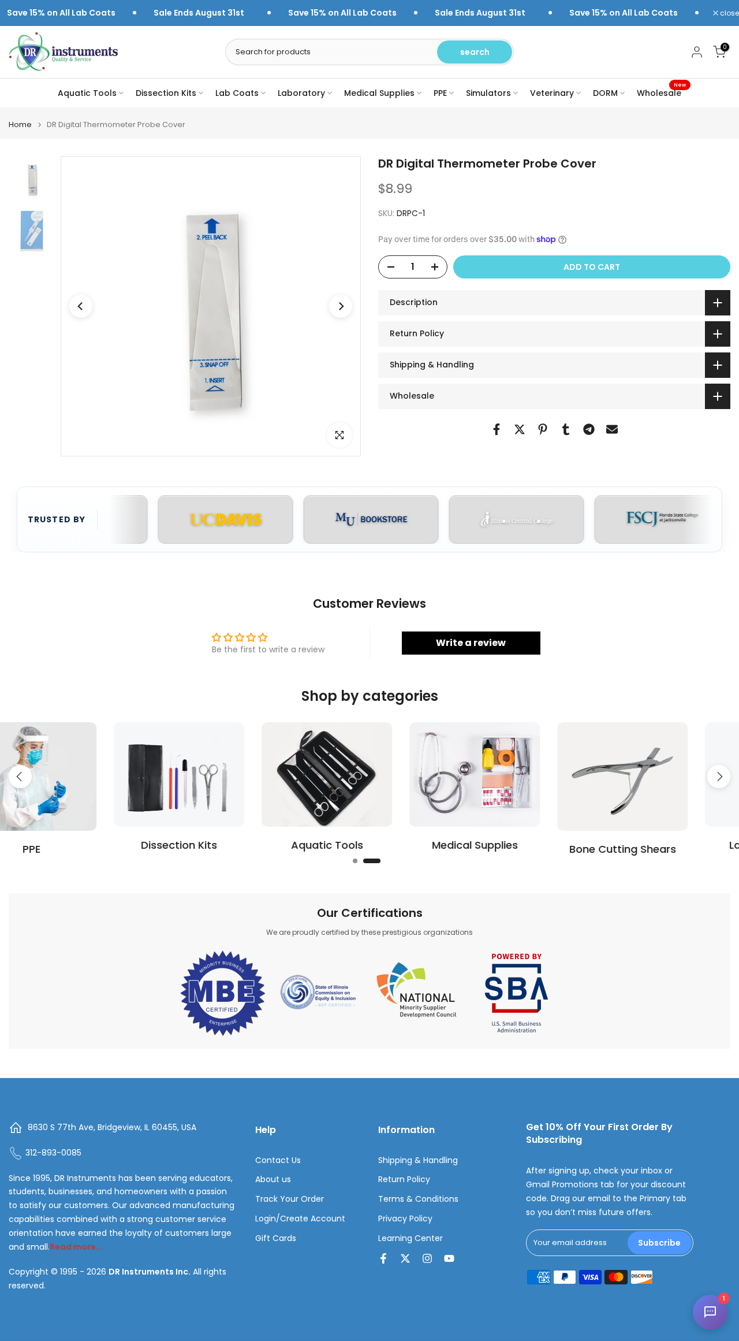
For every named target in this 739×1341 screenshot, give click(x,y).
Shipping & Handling (418, 1160)
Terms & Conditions (418, 1199)
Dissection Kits (166, 93)
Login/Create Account (300, 1218)
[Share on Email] (612, 429)
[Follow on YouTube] (449, 1258)
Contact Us (278, 1160)
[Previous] (80, 306)
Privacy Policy (405, 1218)
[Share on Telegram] (589, 429)
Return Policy (404, 1179)
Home (20, 124)
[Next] (340, 306)
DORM (605, 93)
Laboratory (301, 93)
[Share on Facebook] (496, 429)
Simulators (488, 93)
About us (273, 1179)
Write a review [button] (471, 642)
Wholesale (661, 92)
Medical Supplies (379, 93)
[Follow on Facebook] (383, 1258)
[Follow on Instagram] (427, 1258)
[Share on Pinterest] (542, 429)
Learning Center (410, 1238)
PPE (440, 93)
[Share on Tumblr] (566, 429)
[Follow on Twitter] (405, 1258)
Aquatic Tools (87, 93)
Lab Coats (237, 93)
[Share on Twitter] (519, 429)
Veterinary (552, 93)
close (728, 13)
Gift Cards (275, 1238)
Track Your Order (289, 1199)
